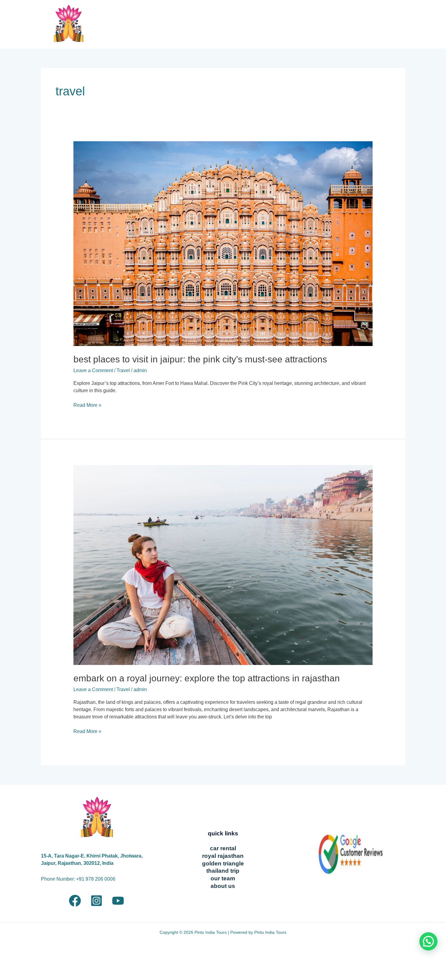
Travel (123, 370)
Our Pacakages (197, 24)
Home (165, 24)
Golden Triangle (223, 863)
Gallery (290, 24)
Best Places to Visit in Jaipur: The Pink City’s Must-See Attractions (200, 359)
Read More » (87, 405)
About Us (363, 24)
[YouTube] (118, 900)
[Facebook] (75, 900)
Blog (310, 24)
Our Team (334, 24)
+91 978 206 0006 (95, 879)
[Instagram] (96, 900)
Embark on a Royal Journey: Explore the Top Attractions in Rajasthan (206, 678)
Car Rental (223, 848)
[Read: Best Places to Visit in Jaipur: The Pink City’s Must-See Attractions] (223, 243)
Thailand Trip (222, 871)
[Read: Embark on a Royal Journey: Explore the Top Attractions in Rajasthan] (223, 564)
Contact (389, 24)
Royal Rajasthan (223, 856)
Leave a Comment (93, 370)
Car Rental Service (252, 24)
